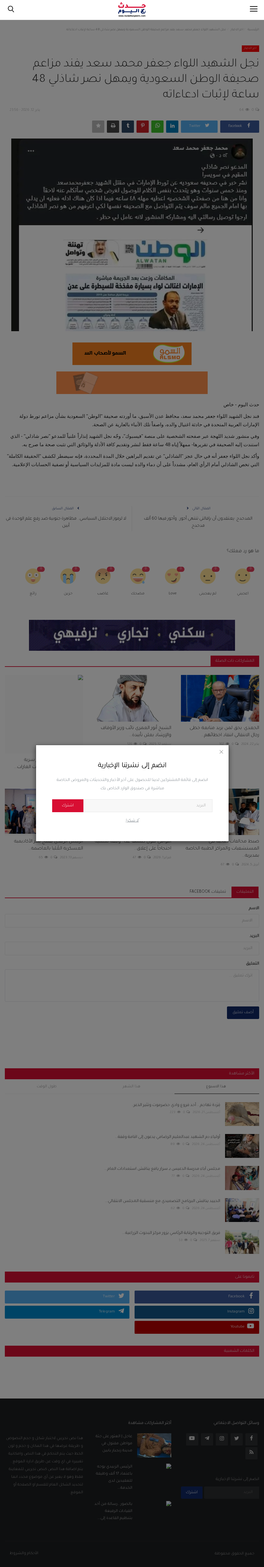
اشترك (68, 805)
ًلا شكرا (132, 821)
